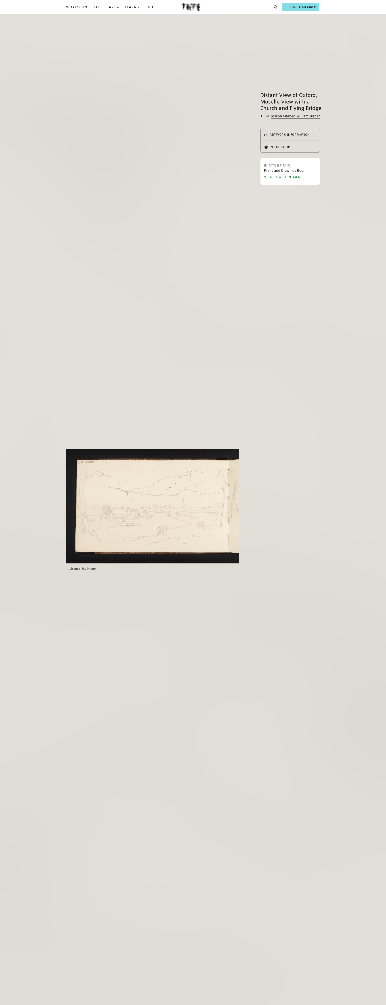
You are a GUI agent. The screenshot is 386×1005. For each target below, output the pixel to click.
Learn (131, 7)
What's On (77, 7)
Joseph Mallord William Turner (295, 116)
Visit (98, 7)
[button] (274, 7)
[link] (81, 569)
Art (112, 7)
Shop (151, 7)
